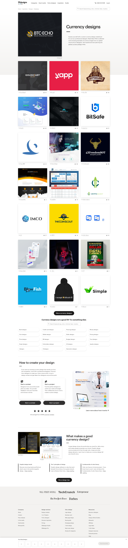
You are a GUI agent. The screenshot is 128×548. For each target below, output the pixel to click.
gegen (42, 459)
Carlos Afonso (86, 235)
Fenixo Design (54, 163)
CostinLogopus (86, 163)
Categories (34, 3)
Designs (31, 9)
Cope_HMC (22, 163)
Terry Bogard (23, 92)
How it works (42, 3)
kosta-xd (60, 58)
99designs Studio (46, 525)
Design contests (45, 512)
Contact (20, 515)
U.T (83, 271)
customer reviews (49, 414)
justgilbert (53, 199)
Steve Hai (85, 92)
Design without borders (94, 517)
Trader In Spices (86, 199)
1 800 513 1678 (101, 3)
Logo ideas (91, 525)
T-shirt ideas (92, 528)
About (19, 512)
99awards (91, 520)
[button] (126, 539)
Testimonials (21, 523)
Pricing (43, 523)
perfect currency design (75, 44)
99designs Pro (45, 528)
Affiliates (91, 523)
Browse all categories (70, 531)
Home (19, 9)
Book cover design (69, 528)
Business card (68, 515)
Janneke (21, 128)
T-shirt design (68, 525)
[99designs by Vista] (22, 2)
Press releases (21, 517)
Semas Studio (23, 271)
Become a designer (93, 512)
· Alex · (52, 271)
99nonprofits (21, 525)
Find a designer (51, 3)
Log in (108, 3)
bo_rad (52, 92)
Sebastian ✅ (77, 408)
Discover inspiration (46, 520)
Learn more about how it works (96, 410)
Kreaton (84, 306)
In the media (21, 520)
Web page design (69, 517)
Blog (90, 515)
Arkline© (53, 128)
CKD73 (53, 235)
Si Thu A (21, 455)
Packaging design (69, 523)
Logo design (68, 512)
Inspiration (61, 3)
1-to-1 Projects (45, 515)
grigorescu (85, 128)
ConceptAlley (23, 199)
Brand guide (68, 520)
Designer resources (93, 531)
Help (90, 536)
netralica (53, 306)
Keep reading (28, 471)
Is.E (21, 235)
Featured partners (93, 533)
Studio (67, 3)
